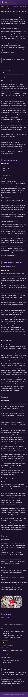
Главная (2, 6)
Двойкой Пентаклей (6, 657)
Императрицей (5, 617)
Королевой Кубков (6, 647)
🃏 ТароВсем (6, 2)
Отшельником (5, 628)
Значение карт (8, 6)
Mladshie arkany (16, 6)
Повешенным (5, 640)
